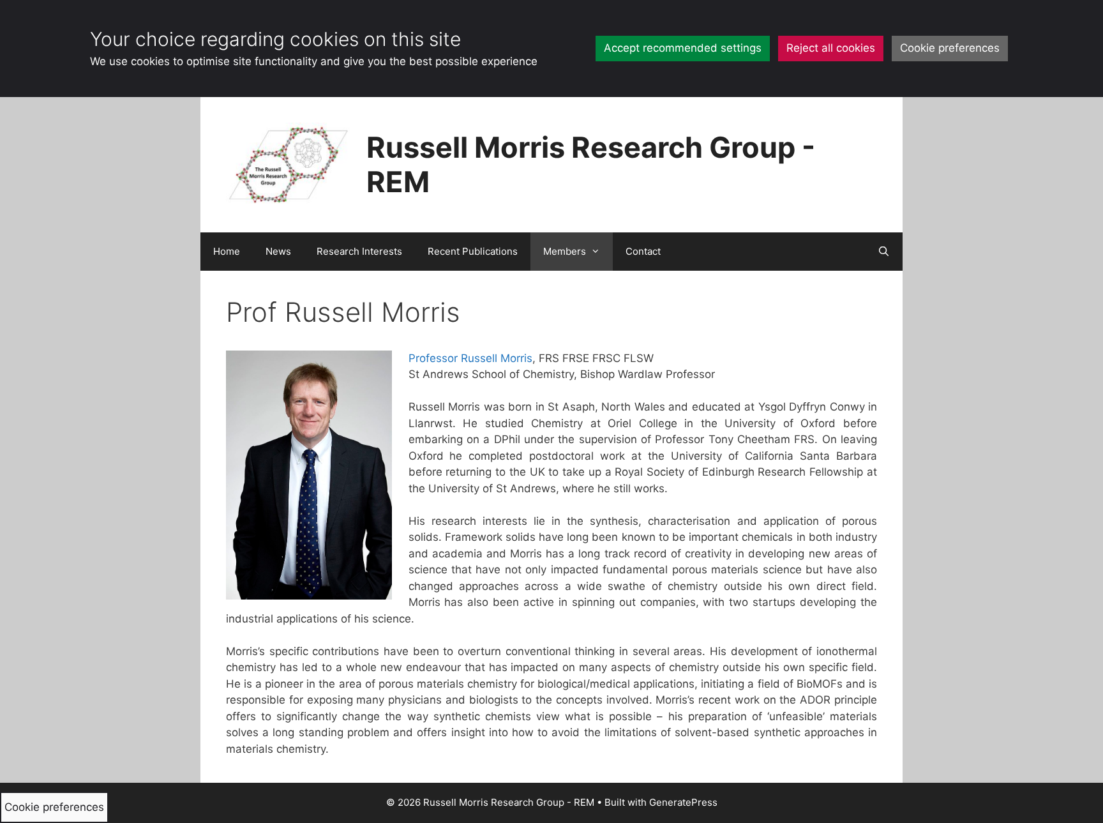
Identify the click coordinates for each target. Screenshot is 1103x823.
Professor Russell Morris (470, 358)
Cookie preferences (950, 48)
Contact (643, 251)
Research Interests (359, 251)
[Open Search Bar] (884, 251)
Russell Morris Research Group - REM (590, 164)
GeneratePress (683, 802)
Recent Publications (473, 251)
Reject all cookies (830, 48)
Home (226, 251)
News (278, 251)
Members (564, 251)
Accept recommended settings (683, 48)
